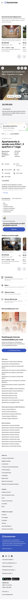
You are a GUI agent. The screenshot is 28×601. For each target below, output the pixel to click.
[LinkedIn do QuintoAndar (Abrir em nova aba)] (12, 556)
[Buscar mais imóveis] (2, 68)
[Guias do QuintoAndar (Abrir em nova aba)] (9, 556)
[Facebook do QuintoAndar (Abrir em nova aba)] (3, 556)
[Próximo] (24, 57)
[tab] (6, 198)
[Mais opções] (25, 68)
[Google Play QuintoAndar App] (6, 579)
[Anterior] (19, 57)
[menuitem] (4, 134)
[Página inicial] (11, 2)
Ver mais (5, 192)
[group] (11, 39)
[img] (11, 31)
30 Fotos (11, 96)
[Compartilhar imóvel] (18, 68)
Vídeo (19, 96)
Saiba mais (14, 229)
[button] (14, 278)
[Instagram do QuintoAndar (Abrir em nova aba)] (6, 556)
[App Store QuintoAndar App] (15, 579)
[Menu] (2, 2)
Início (3, 133)
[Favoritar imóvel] (22, 68)
